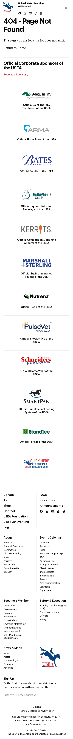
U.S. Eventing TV (12, 660)
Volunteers (45, 587)
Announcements (51, 505)
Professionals (10, 609)
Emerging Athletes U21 (15, 624)
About (8, 537)
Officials (44, 616)
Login (7, 527)
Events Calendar (51, 537)
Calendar (44, 543)
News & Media (13, 648)
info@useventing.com (36, 724)
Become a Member (16, 600)
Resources (47, 500)
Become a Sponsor (15, 74)
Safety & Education (53, 600)
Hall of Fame (10, 565)
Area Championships (50, 583)
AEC (42, 557)
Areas (6, 557)
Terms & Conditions (29, 711)
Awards (43, 579)
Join (6, 500)
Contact (9, 511)
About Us (8, 543)
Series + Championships (52, 554)
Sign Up (9, 678)
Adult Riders (10, 617)
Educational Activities (50, 612)
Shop (7, 505)
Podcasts (8, 664)
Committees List (12, 568)
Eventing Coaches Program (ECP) (53, 607)
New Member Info (12, 631)
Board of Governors (13, 546)
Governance (10, 550)
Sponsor (8, 572)
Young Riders (10, 620)
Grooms (8, 613)
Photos (7, 657)
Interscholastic (47, 576)
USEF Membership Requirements (12, 636)
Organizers (45, 590)
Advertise (8, 668)
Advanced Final (47, 561)
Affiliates (8, 561)
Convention (9, 606)
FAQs (43, 495)
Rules (42, 550)
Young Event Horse (49, 565)
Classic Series (47, 568)
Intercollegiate (47, 572)
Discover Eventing (16, 522)
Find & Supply (40, 730)
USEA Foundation (16, 516)
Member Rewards (12, 628)
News (6, 653)
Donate (9, 495)
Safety (43, 619)
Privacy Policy (47, 711)
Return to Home (15, 48)
